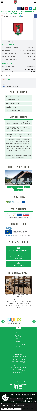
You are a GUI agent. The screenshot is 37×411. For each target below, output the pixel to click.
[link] (19, 8)
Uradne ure (18, 352)
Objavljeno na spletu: (11, 47)
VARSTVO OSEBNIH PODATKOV (15, 110)
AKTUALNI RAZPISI (18, 117)
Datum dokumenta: (11, 59)
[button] (3, 321)
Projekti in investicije (18, 167)
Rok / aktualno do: (10, 53)
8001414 (32, 72)
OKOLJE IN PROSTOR (12, 96)
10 (22, 190)
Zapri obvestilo (17, 409)
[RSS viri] (21, 386)
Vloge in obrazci (18, 92)
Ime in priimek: (9, 66)
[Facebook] (35, 16)
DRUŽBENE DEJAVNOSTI (13, 100)
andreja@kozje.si (30, 69)
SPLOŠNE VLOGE (11, 107)
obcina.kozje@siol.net (18, 345)
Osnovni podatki (18, 332)
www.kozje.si (18, 346)
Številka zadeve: (10, 56)
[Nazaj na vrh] (18, 328)
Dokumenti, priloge (6, 76)
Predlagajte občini (18, 242)
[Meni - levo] (2, 2)
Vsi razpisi (17, 161)
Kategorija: (8, 50)
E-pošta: (7, 69)
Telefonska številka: (11, 72)
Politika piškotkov (19, 405)
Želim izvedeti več (6, 409)
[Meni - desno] (35, 2)
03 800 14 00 (19, 341)
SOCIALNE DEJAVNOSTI (13, 103)
